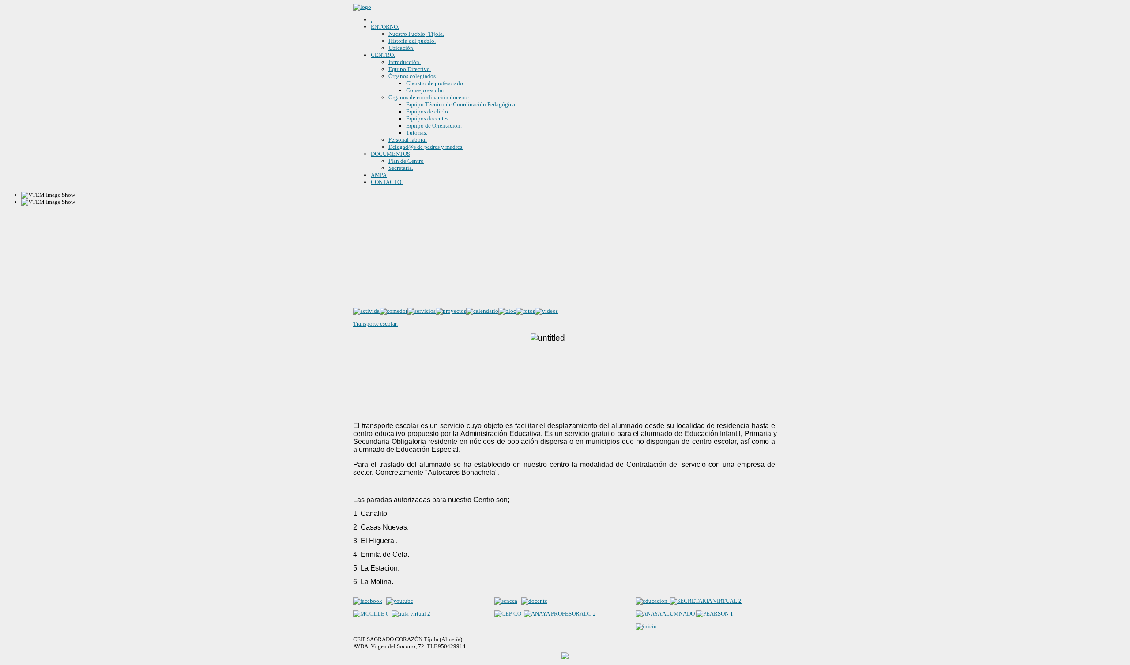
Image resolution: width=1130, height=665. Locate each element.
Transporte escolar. (375, 323)
